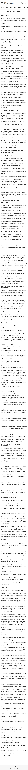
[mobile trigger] (2, 3)
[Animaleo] (9, 3)
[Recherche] (22, 3)
